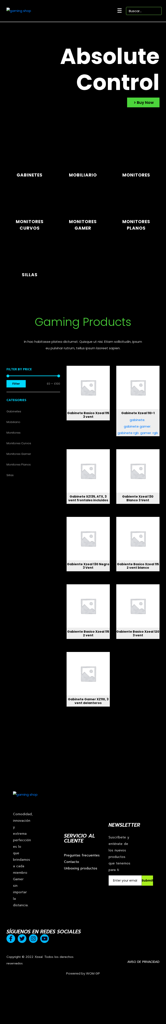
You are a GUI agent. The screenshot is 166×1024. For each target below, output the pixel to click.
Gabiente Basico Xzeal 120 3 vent (137, 633)
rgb (155, 433)
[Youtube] (44, 938)
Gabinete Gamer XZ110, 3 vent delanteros (88, 701)
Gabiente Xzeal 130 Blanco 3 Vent (137, 498)
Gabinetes (30, 175)
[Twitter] (22, 938)
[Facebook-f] (10, 938)
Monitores (136, 175)
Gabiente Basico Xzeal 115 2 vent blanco (138, 566)
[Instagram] (33, 938)
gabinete (137, 420)
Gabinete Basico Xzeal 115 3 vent (88, 415)
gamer (145, 433)
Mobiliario (83, 175)
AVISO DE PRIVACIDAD (143, 962)
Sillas (30, 275)
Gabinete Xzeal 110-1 (138, 413)
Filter (16, 383)
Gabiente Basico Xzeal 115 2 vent (88, 633)
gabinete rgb (128, 433)
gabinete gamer (137, 426)
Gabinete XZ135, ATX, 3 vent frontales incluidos (88, 498)
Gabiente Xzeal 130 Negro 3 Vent (88, 566)
